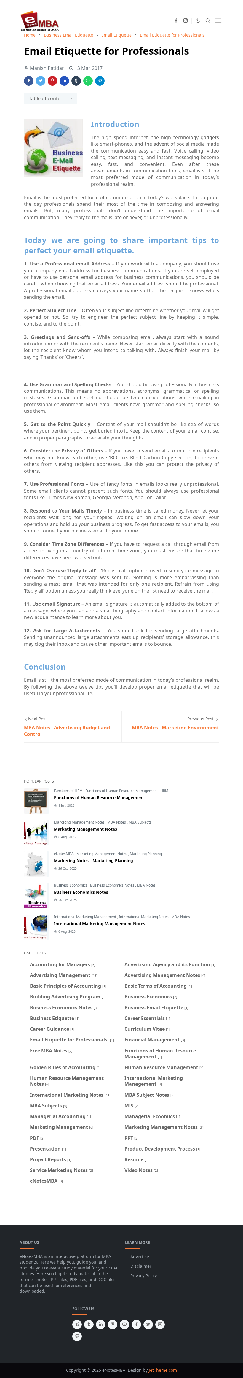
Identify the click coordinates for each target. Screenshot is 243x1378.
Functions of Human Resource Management (122, 790)
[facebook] (176, 21)
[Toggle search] (208, 20)
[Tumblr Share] (76, 81)
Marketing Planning (146, 853)
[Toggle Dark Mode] (198, 21)
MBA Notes (117, 822)
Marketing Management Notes (79, 822)
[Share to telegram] (100, 81)
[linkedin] (100, 1324)
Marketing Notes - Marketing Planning (93, 860)
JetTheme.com (163, 1370)
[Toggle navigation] (218, 21)
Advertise (139, 1256)
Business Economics (71, 885)
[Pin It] (52, 81)
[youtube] (124, 1324)
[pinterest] (112, 1324)
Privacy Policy (143, 1275)
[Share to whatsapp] (88, 81)
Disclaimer (140, 1266)
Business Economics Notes (112, 885)
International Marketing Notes (144, 916)
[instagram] (185, 21)
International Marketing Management (85, 916)
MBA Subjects (140, 822)
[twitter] (148, 1324)
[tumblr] (89, 1324)
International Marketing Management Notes (99, 923)
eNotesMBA (64, 853)
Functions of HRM (69, 790)
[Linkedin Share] (64, 81)
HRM (164, 790)
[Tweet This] (40, 81)
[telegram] (77, 1324)
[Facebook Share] (28, 81)
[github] (77, 1336)
